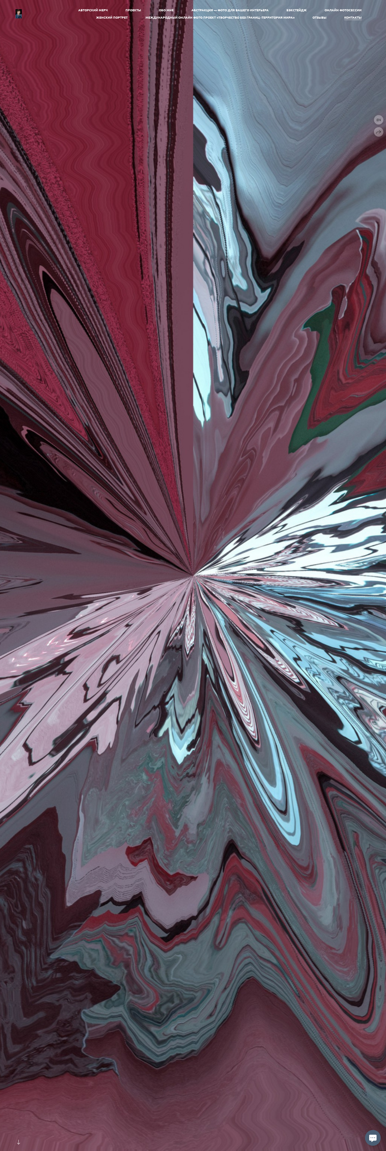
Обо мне (166, 10)
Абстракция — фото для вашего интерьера (230, 10)
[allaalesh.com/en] (18, 13)
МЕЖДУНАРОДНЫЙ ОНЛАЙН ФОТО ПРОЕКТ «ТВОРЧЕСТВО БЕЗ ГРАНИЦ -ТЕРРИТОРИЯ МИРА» (220, 17)
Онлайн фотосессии (343, 10)
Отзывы (319, 17)
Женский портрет (112, 17)
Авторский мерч (93, 10)
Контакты (353, 17)
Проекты (133, 10)
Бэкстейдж (296, 10)
